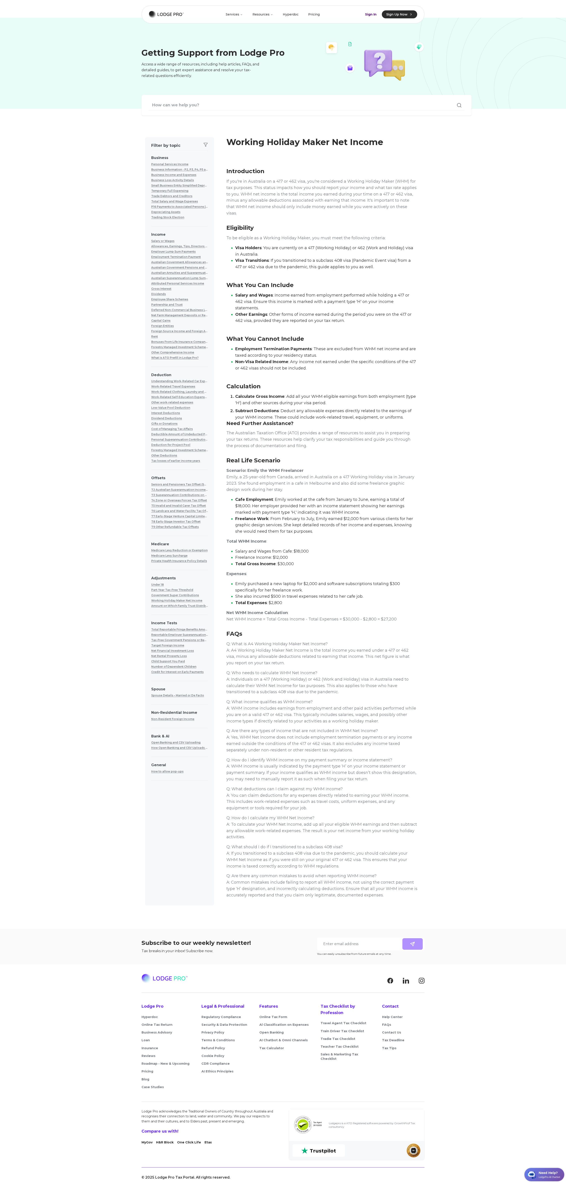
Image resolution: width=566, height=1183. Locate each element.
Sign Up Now (396, 14)
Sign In (371, 14)
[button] (179, 165)
